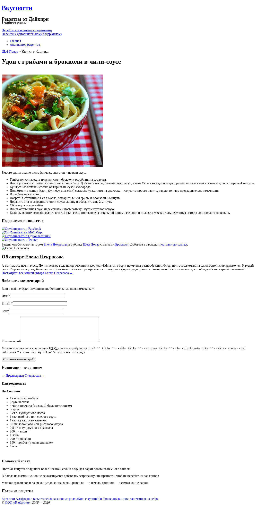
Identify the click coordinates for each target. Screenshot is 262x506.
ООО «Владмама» (17, 502)
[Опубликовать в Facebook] (21, 228)
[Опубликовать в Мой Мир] (22, 232)
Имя (5, 296)
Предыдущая (13, 375)
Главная (15, 41)
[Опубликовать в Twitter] (19, 239)
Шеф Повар (10, 51)
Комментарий (11, 341)
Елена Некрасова (56, 244)
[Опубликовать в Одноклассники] (26, 236)
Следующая (35, 375)
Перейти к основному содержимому (27, 30)
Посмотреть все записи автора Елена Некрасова (37, 273)
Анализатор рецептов (25, 44)
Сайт (5, 311)
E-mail (6, 303)
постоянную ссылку (173, 244)
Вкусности (17, 8)
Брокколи (122, 244)
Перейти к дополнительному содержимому (32, 34)
